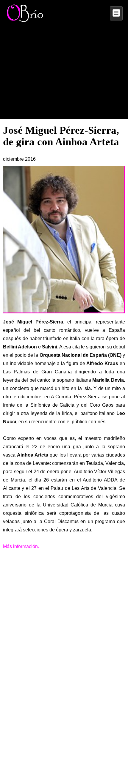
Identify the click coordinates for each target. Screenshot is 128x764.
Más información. (21, 546)
